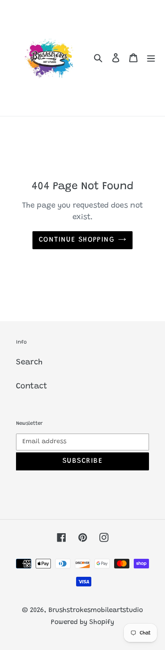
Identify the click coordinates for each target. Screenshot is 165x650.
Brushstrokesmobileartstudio (95, 610)
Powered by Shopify (82, 622)
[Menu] (151, 58)
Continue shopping (76, 240)
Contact (31, 386)
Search (29, 362)
